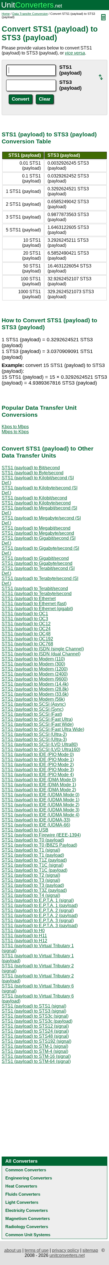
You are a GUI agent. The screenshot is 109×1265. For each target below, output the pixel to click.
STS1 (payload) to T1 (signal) (31, 850)
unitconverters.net (67, 1255)
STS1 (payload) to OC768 (27, 643)
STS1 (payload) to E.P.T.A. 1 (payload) (40, 905)
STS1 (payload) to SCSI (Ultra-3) (34, 739)
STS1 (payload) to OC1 (25, 613)
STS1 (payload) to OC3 (25, 618)
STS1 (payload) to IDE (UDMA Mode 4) (40, 814)
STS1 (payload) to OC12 (26, 623)
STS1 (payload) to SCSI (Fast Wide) (38, 724)
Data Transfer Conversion (30, 13)
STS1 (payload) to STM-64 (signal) (36, 1061)
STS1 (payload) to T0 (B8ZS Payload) (39, 845)
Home (6, 13)
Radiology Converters (26, 1226)
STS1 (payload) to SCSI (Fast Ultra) (37, 719)
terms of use (37, 1250)
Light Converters (21, 1202)
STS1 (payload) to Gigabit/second (35, 558)
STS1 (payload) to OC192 (27, 638)
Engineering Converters (28, 1178)
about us (12, 1250)
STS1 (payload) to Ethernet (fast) (34, 603)
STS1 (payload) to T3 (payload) (33, 885)
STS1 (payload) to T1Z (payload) (34, 860)
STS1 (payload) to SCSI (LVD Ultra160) (41, 749)
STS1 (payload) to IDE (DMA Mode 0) (39, 779)
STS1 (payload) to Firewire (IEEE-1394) (41, 835)
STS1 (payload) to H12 (24, 940)
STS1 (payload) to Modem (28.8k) (35, 689)
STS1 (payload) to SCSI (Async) (34, 704)
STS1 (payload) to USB (25, 830)
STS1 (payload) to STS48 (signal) (35, 1036)
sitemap (90, 1250)
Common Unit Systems (27, 1234)
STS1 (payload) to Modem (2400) (35, 674)
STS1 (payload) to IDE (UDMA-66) (36, 825)
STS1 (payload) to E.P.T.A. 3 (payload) (40, 925)
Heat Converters (21, 1186)
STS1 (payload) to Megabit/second (36, 528)
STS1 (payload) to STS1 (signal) (34, 1006)
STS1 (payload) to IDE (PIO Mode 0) (38, 754)
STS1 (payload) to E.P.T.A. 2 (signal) (38, 910)
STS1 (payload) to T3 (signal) (31, 880)
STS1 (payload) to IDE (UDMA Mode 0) (40, 794)
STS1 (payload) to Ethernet (29, 598)
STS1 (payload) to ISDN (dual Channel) (41, 654)
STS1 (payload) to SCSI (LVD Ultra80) (40, 744)
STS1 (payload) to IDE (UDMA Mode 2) (40, 804)
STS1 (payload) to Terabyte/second (37, 593)
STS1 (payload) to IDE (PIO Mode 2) (38, 764)
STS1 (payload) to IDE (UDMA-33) (36, 820)
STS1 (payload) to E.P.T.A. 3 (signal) (38, 920)
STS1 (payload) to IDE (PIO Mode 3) (38, 769)
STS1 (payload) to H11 (24, 935)
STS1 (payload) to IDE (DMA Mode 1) (39, 784)
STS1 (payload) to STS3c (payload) (37, 1021)
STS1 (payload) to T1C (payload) (34, 870)
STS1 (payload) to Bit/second (31, 467)
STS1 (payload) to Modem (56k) (33, 699)
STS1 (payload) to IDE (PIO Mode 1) (38, 759)
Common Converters (25, 1169)
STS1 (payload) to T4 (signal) (31, 895)
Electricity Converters (26, 1210)
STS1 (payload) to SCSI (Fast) (32, 714)
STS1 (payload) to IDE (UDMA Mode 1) (40, 799)
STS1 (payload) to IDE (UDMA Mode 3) (40, 809)
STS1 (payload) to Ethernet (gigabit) (37, 608)
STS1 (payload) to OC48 (26, 633)
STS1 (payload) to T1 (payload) (33, 855)
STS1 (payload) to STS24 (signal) (35, 1031)
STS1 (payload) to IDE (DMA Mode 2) (39, 789)
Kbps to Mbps (15, 426)
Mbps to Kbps (15, 431)
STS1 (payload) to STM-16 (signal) (36, 1056)
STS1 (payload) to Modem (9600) (35, 679)
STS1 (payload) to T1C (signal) (32, 865)
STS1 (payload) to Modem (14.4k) (35, 684)
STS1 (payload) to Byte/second (32, 472)
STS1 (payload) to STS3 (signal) (34, 1011)
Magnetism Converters (27, 1218)
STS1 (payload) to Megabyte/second (38, 533)
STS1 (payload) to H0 (23, 930)
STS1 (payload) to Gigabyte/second (37, 563)
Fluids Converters (22, 1194)
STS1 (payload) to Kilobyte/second (36, 503)
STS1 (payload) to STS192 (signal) (36, 1041)
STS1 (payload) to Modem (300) (33, 664)
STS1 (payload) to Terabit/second (35, 588)
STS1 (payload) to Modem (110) (33, 659)
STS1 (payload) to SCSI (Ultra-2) (34, 734)
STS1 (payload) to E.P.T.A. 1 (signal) (38, 900)
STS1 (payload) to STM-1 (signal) (35, 1046)
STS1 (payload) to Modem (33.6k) (35, 694)
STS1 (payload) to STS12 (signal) (35, 1026)
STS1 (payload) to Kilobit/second (34, 498)
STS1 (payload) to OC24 (26, 628)
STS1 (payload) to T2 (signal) (31, 875)
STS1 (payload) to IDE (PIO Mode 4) (38, 774)
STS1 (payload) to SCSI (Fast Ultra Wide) (43, 729)
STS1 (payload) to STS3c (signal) (35, 1016)
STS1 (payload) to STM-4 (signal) (35, 1051)
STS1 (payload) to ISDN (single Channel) (43, 648)
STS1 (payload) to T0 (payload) (33, 840)
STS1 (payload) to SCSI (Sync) (32, 709)
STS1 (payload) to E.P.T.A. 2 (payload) (40, 915)
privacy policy (65, 1250)
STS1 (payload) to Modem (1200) (35, 669)
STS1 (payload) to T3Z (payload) (34, 890)
